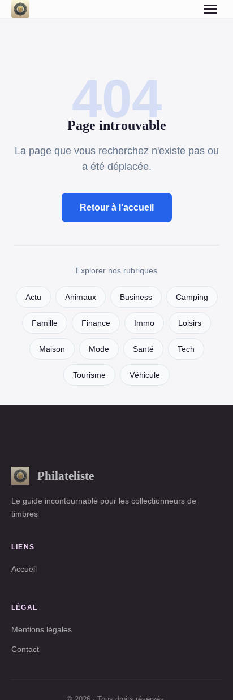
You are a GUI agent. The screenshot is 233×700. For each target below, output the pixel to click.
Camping (192, 297)
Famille (45, 323)
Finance (95, 323)
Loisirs (189, 323)
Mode (99, 349)
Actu (33, 297)
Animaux (80, 297)
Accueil (24, 569)
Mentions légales (41, 629)
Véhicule (145, 375)
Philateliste (65, 475)
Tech (186, 349)
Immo (144, 323)
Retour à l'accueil (117, 207)
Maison (52, 349)
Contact (25, 649)
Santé (143, 349)
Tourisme (89, 375)
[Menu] (210, 9)
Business (136, 297)
